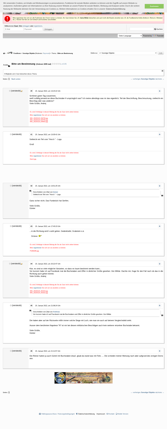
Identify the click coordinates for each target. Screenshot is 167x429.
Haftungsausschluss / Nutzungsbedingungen (58, 414)
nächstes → (159, 79)
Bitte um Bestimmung (65, 53)
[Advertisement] (83, 44)
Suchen (159, 29)
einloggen (26, 26)
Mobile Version (122, 414)
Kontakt (111, 414)
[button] (116, 9)
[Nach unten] (159, 91)
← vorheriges (136, 79)
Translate (160, 36)
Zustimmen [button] (154, 6)
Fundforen (17, 53)
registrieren (38, 26)
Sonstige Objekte (29, 53)
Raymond (46, 53)
